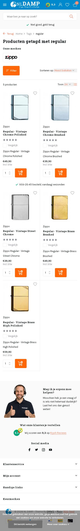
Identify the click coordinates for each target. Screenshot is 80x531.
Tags (29, 33)
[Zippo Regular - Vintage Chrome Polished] (20, 107)
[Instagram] (43, 450)
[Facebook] (29, 450)
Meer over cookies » (58, 524)
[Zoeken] (71, 16)
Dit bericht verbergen (25, 524)
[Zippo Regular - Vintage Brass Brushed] (60, 207)
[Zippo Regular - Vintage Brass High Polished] (20, 298)
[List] (75, 84)
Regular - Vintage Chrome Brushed (55, 133)
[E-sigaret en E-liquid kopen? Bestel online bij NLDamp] (25, 5)
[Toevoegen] (21, 172)
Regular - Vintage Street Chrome (19, 232)
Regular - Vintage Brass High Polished (19, 324)
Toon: (61, 84)
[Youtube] (50, 450)
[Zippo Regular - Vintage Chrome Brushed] (60, 107)
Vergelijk (13, 145)
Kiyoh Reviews (58, 432)
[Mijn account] (60, 5)
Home (19, 33)
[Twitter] (36, 450)
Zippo (6, 126)
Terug (10, 33)
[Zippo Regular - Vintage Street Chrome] (20, 207)
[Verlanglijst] (67, 5)
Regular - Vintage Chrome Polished (15, 133)
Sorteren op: (47, 70)
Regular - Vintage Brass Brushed (59, 233)
